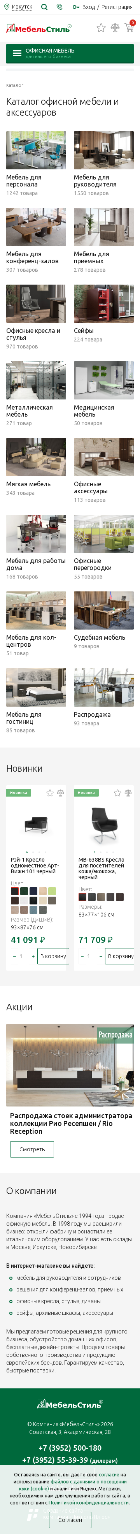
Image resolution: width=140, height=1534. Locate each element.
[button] (27, 852)
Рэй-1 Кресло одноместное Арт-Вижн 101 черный (35, 865)
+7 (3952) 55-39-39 (70, 1459)
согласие (109, 1474)
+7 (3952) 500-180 (70, 1447)
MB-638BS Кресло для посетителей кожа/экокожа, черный (101, 868)
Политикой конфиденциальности (89, 1502)
